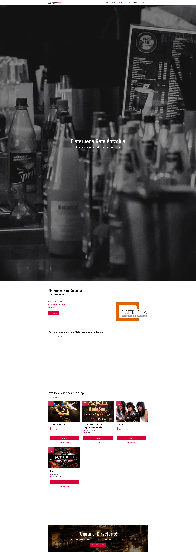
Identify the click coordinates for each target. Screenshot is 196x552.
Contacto (134, 2)
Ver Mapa (54, 313)
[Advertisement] (64, 350)
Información (64, 443)
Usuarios (142, 2)
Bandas (113, 2)
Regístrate (127, 2)
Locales (120, 2)
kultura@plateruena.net (58, 304)
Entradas (64, 438)
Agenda (107, 2)
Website (52, 307)
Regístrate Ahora (98, 545)
